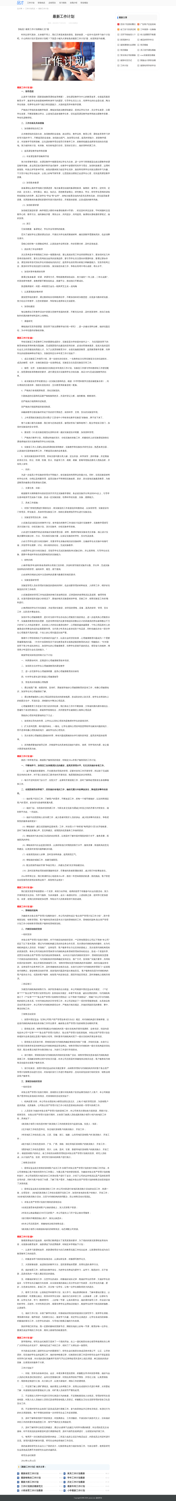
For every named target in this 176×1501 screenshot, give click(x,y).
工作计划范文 (30, 9)
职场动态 (41, 3)
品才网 (19, 9)
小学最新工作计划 (76, 1490)
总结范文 (52, 3)
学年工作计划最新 (76, 1478)
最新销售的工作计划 (31, 1478)
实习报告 (62, 3)
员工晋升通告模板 (148, 50)
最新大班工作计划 (30, 1482)
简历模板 (144, 45)
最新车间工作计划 (76, 1486)
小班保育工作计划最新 (32, 1490)
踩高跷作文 (125, 40)
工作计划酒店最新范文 (32, 1486)
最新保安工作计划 (30, 1473)
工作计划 (30, 3)
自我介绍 (73, 3)
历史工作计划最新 (76, 1482)
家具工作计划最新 (76, 1473)
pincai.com (92, 1498)
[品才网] (20, 3)
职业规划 (84, 3)
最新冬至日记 (126, 60)
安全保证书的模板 (128, 55)
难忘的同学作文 (147, 40)
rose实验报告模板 (147, 55)
